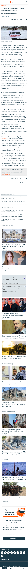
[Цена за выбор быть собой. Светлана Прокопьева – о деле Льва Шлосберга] (14, 258)
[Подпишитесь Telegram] (14, 552)
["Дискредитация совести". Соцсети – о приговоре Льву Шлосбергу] (14, 373)
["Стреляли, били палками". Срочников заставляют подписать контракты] (14, 489)
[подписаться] (2, 556)
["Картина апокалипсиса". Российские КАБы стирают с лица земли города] (14, 394)
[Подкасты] (24, 552)
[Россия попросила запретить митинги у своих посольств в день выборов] (14, 421)
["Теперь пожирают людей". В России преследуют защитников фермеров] (14, 469)
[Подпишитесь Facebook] (5, 552)
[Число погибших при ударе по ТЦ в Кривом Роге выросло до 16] (14, 443)
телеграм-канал (6, 174)
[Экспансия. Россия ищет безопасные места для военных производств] (14, 305)
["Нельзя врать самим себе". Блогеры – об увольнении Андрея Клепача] (14, 327)
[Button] (12, 19)
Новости (3, 6)
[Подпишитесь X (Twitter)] (8, 552)
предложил (5, 138)
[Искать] (24, 568)
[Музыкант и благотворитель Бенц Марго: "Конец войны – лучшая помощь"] (14, 236)
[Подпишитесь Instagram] (18, 552)
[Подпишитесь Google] (2, 552)
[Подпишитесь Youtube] (11, 552)
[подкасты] (11, 568)
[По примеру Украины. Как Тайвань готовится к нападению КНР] (14, 348)
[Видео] (17, 568)
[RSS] (21, 552)
